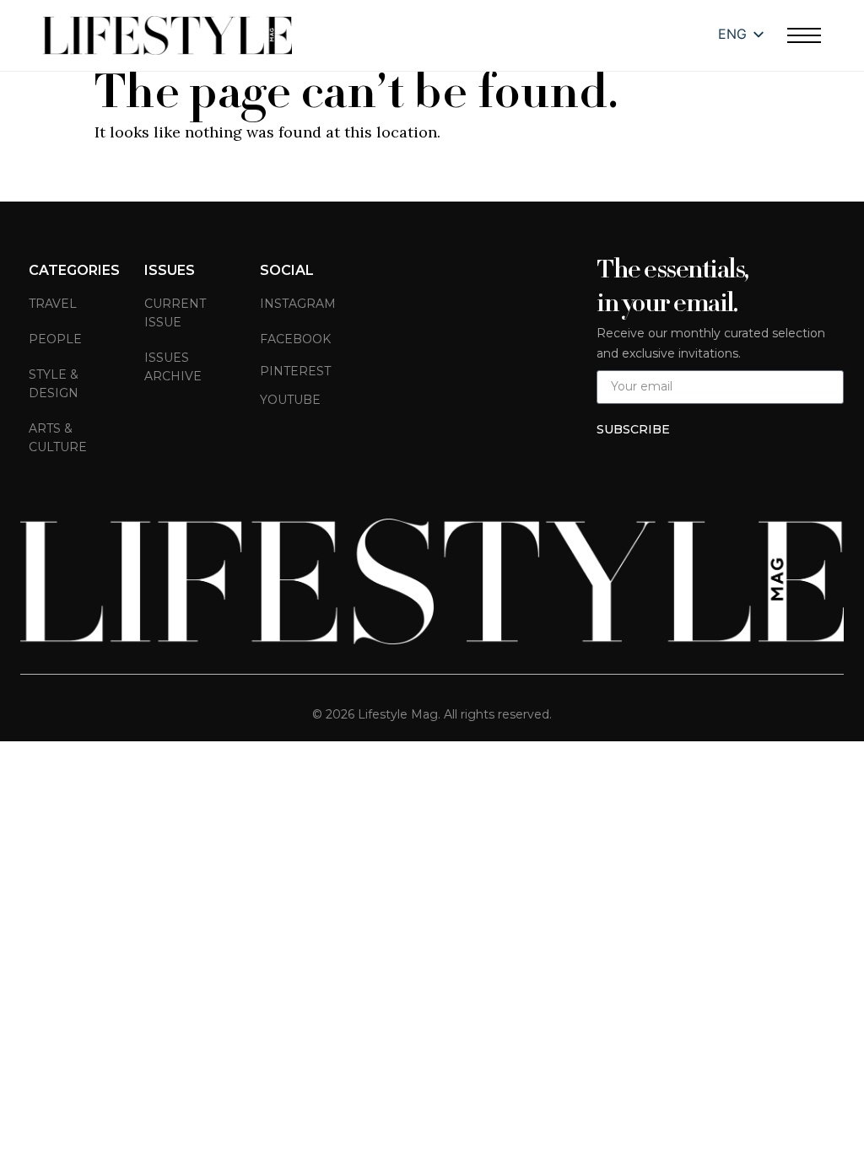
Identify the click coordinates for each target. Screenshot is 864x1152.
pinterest (295, 371)
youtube (290, 399)
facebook (295, 339)
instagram (298, 303)
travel (53, 303)
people (55, 339)
